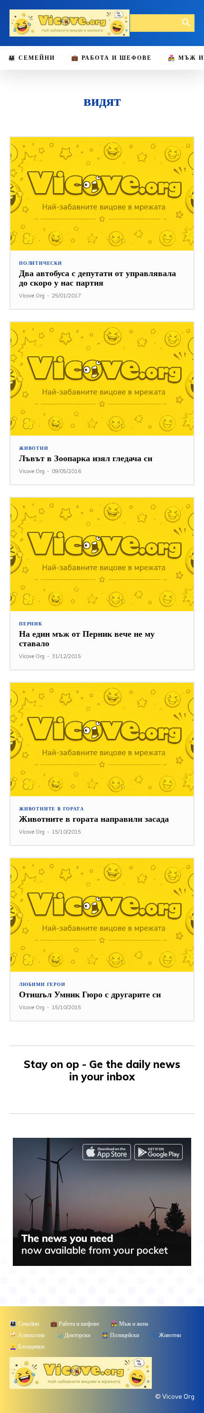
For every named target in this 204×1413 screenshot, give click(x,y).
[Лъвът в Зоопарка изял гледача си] (102, 379)
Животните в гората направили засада (94, 818)
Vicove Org (32, 295)
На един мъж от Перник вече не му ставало (87, 638)
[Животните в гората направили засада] (102, 739)
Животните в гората (51, 809)
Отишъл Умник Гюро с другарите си (90, 994)
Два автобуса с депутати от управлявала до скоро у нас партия (97, 278)
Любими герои (42, 984)
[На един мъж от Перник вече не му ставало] (102, 554)
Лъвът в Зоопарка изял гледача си (85, 458)
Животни (33, 448)
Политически (40, 263)
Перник (30, 624)
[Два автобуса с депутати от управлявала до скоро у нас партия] (102, 194)
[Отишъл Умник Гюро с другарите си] (102, 915)
